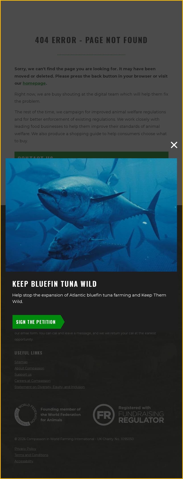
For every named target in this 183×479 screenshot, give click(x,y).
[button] (174, 145)
